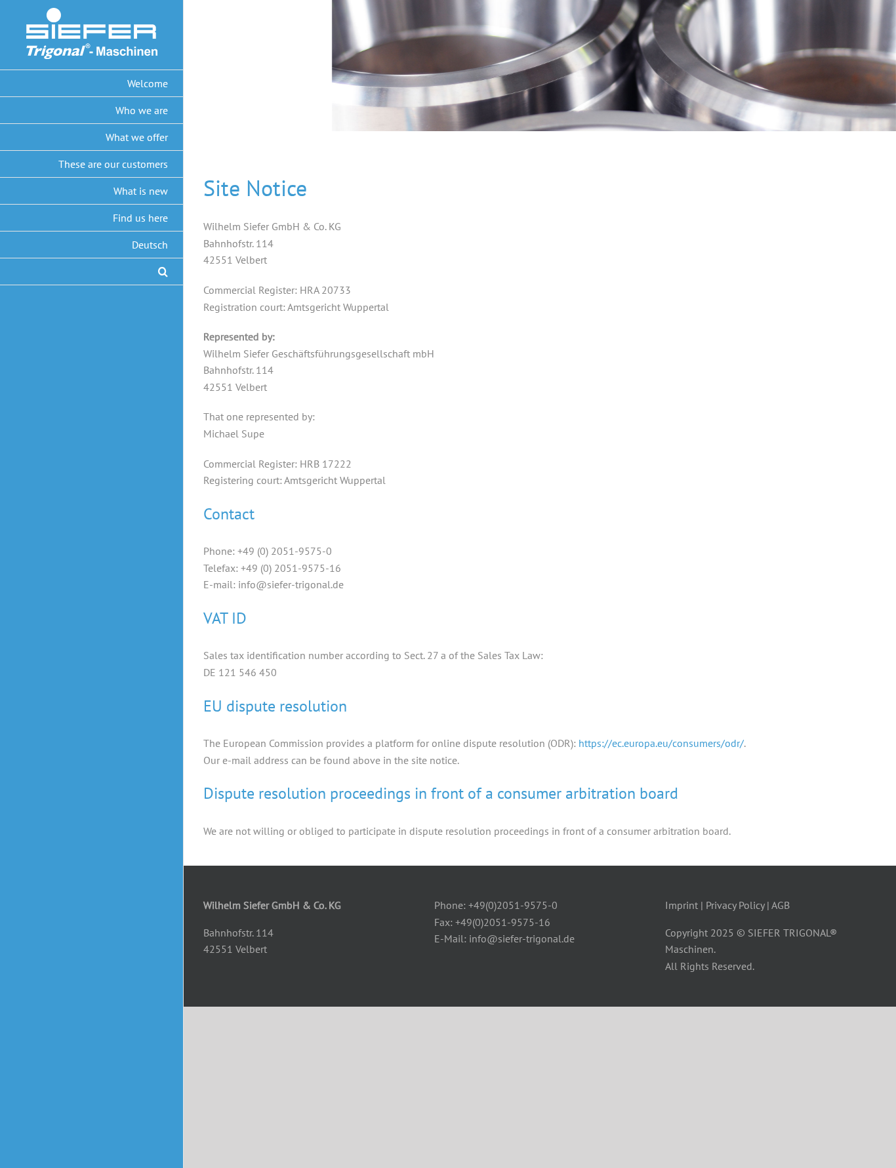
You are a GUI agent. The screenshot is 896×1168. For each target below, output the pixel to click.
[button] (92, 271)
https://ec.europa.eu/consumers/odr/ (661, 743)
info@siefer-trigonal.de (522, 938)
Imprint (681, 905)
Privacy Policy (735, 905)
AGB (780, 905)
